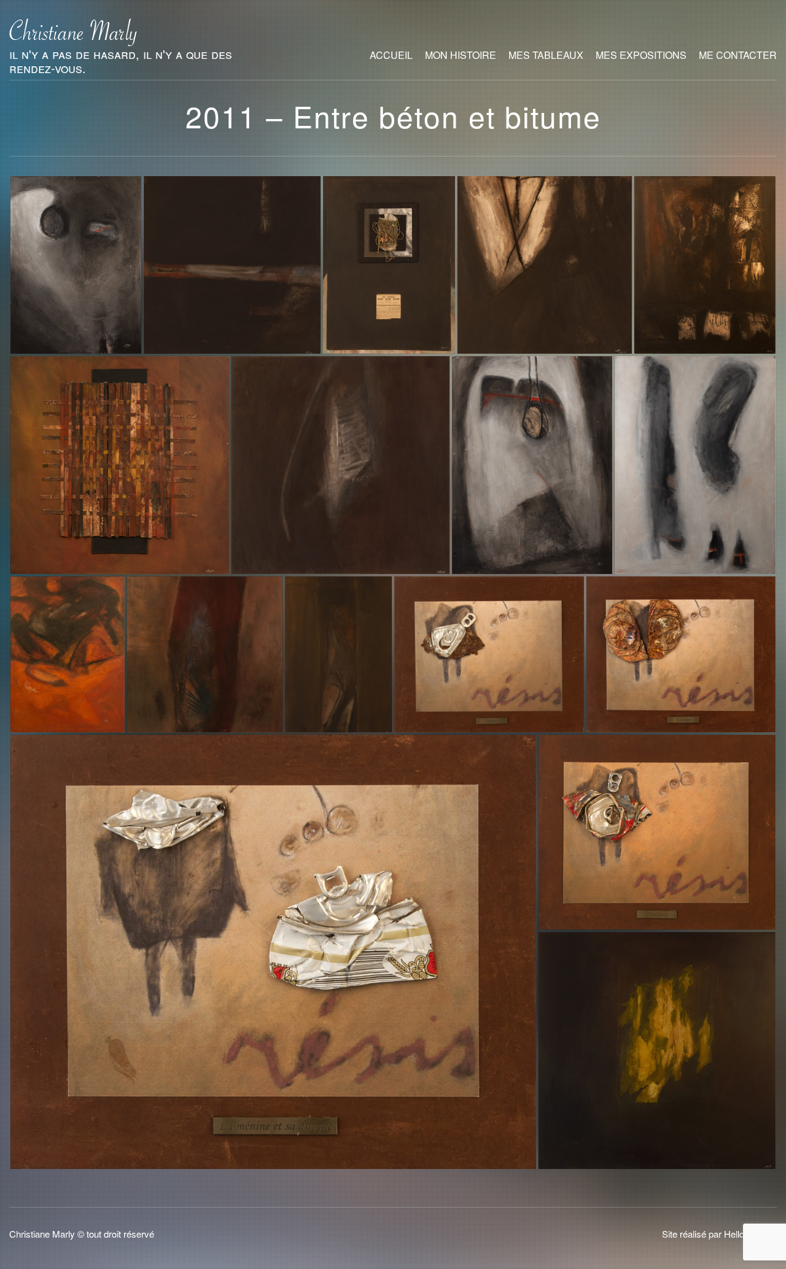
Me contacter (738, 55)
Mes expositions (641, 55)
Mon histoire (460, 55)
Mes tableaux (545, 55)
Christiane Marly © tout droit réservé (81, 1233)
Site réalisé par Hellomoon (714, 1233)
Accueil (391, 55)
